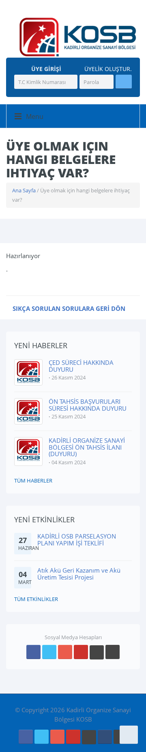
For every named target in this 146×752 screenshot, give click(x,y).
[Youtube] (81, 652)
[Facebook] (33, 652)
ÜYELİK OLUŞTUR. (107, 69)
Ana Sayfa (24, 190)
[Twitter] (49, 652)
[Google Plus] (65, 652)
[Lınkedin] (97, 652)
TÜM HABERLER (33, 480)
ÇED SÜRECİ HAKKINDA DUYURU (81, 365)
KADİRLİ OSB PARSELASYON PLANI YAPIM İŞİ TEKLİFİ (76, 539)
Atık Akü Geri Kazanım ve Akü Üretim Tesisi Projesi (78, 573)
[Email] (105, 737)
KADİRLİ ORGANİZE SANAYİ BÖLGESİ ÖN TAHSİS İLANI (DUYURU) (87, 447)
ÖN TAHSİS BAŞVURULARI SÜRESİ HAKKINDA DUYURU (88, 404)
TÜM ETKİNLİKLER (36, 599)
